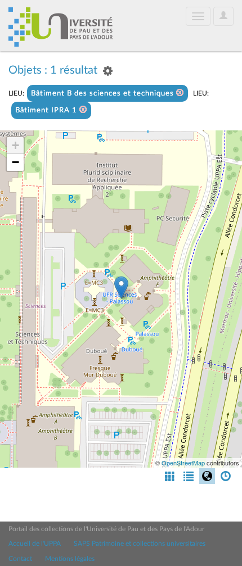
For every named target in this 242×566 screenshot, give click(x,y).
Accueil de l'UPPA (34, 543)
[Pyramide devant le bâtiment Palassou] (121, 287)
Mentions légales (70, 558)
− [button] (15, 162)
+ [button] (15, 145)
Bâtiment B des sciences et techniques (103, 93)
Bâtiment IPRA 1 (47, 110)
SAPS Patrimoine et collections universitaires (139, 543)
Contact (20, 558)
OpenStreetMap (183, 462)
